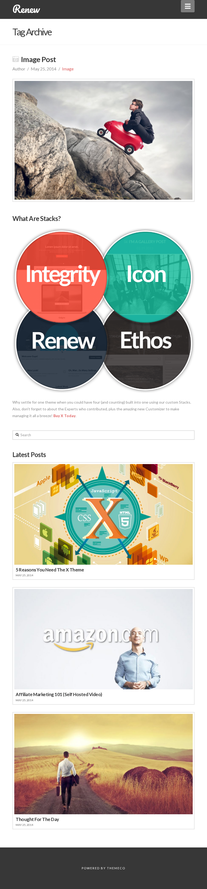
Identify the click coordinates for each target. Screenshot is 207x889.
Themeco (116, 868)
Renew (26, 9)
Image (68, 68)
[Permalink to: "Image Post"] (103, 140)
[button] (188, 6)
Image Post (38, 59)
